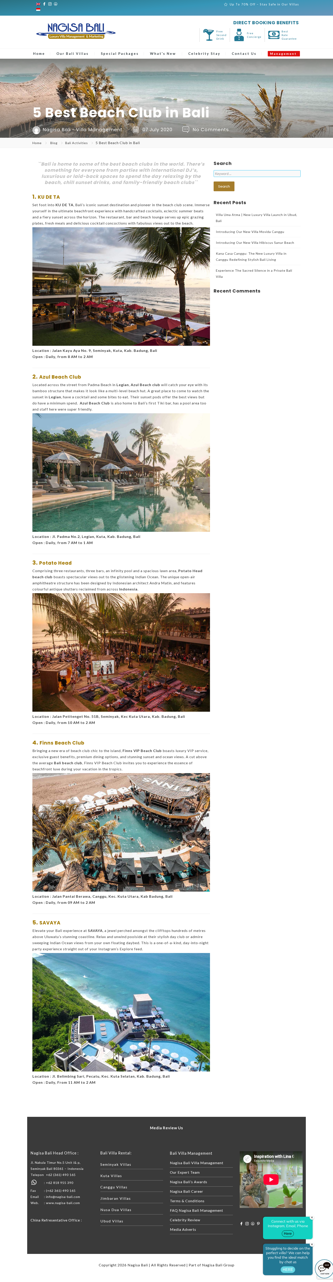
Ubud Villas (111, 1221)
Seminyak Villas (115, 1164)
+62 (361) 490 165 (61, 1175)
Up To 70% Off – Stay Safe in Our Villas (264, 4)
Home (39, 53)
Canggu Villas (114, 1187)
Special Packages (120, 53)
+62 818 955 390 (59, 1183)
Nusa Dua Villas (116, 1209)
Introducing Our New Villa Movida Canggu (250, 232)
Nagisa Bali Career (186, 1191)
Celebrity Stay (204, 53)
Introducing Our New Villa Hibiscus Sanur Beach (255, 242)
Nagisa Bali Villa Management (196, 1163)
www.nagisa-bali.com (63, 1203)
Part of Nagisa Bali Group (211, 1265)
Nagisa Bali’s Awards (188, 1182)
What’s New (163, 53)
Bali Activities (76, 143)
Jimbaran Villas (115, 1198)
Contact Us (244, 53)
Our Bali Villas (72, 53)
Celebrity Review (185, 1220)
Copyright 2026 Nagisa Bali (123, 1265)
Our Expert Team (185, 1172)
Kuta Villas (111, 1175)
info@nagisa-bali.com (63, 1197)
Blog (54, 143)
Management (283, 54)
